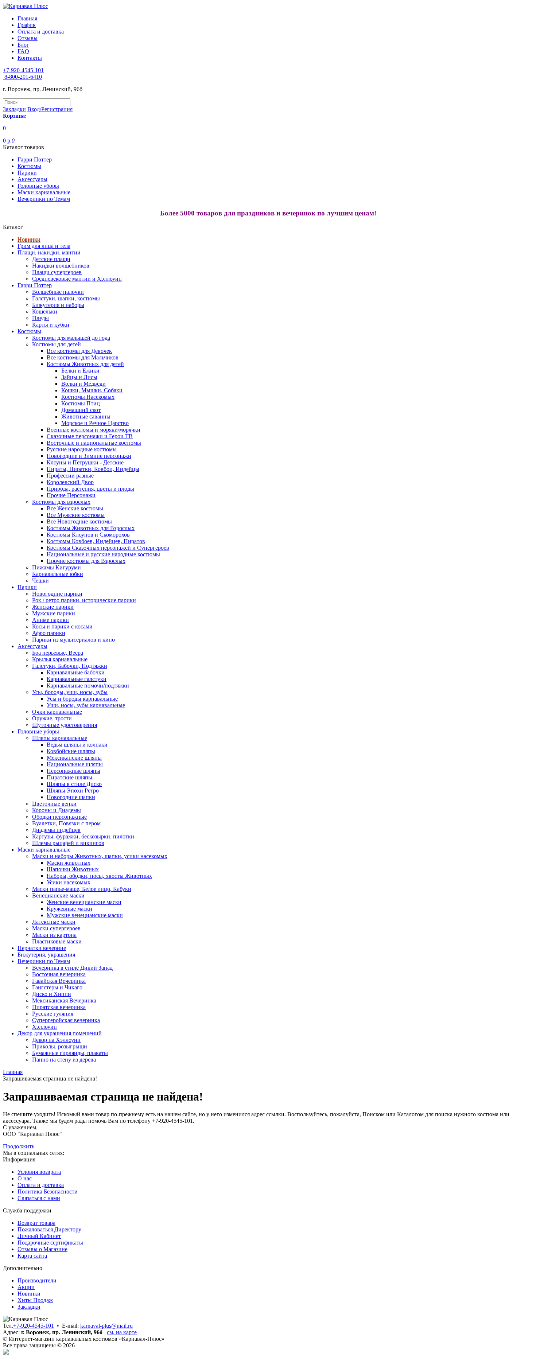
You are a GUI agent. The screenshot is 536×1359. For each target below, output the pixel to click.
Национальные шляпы (75, 764)
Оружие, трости (52, 718)
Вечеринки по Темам (44, 199)
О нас (25, 1178)
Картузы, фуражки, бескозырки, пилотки (83, 836)
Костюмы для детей (56, 344)
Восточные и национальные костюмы (94, 443)
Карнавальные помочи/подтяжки (88, 685)
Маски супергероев (56, 928)
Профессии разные (70, 475)
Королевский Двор (70, 482)
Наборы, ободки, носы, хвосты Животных (99, 876)
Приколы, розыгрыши (59, 1046)
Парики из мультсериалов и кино (73, 639)
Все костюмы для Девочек (79, 351)
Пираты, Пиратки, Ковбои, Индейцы (93, 469)
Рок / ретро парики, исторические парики (84, 600)
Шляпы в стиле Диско (74, 784)
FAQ (23, 51)
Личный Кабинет (39, 1236)
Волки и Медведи (83, 384)
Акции (26, 1287)
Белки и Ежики (80, 370)
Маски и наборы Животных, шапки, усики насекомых (99, 856)
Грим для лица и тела (44, 246)
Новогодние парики (57, 594)
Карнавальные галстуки (76, 679)
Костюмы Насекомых (87, 397)
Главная (27, 18)
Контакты (30, 58)
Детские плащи (51, 259)
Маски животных (68, 863)
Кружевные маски (69, 909)
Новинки (29, 239)
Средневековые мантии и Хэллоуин (77, 279)
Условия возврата (39, 1172)
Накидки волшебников (60, 265)
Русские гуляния (52, 1014)
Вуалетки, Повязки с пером (66, 823)
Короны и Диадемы (56, 810)
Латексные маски (53, 922)
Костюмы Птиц (80, 403)
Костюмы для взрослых (61, 502)
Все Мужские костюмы (76, 515)
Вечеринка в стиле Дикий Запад (72, 968)
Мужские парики (53, 613)
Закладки (29, 1307)
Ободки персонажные (59, 817)
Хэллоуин (44, 1027)
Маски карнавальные (44, 192)
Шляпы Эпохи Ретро (73, 790)
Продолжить (18, 1146)
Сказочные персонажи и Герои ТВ (90, 436)
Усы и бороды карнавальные (82, 699)
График (27, 25)
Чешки (40, 580)
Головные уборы (38, 186)
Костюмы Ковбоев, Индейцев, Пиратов (96, 541)
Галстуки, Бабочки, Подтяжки (69, 666)
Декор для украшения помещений (60, 1033)
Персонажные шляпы (73, 771)
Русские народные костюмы (82, 449)
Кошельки (44, 311)
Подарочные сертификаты (50, 1242)
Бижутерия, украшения (46, 954)
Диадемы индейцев (56, 830)
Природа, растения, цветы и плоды (90, 489)
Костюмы (29, 166)
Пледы (40, 318)
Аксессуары (32, 179)
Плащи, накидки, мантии (49, 252)
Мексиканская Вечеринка (64, 1000)
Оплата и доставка (41, 31)
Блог (23, 45)
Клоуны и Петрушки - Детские (85, 462)
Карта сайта (32, 1256)
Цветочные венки (54, 804)
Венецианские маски (58, 895)
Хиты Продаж (35, 1300)
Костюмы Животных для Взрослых (91, 528)
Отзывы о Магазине (42, 1249)
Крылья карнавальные (60, 659)
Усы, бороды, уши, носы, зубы (70, 692)
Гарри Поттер (35, 159)
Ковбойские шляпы (71, 751)
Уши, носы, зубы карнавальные (86, 705)
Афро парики (48, 633)
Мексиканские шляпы (74, 758)
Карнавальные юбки (57, 574)
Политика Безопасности (48, 1191)
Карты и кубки (50, 325)
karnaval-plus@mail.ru (106, 1326)
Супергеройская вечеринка (66, 1020)
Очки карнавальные (57, 712)
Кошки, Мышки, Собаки (92, 390)
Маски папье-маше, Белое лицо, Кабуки (81, 889)
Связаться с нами (39, 1198)
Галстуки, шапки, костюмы (66, 298)
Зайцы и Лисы (79, 377)
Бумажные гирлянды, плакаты (70, 1053)
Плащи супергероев (57, 272)
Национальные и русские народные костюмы (103, 554)
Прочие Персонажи (71, 495)
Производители (37, 1280)
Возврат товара (36, 1223)
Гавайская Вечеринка (59, 981)
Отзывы (28, 38)
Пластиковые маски (57, 941)
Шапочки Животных (73, 869)
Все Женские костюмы (75, 508)
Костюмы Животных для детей (85, 364)
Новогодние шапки (71, 797)
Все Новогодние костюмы (79, 521)
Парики (27, 173)
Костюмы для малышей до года (71, 338)
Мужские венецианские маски (85, 915)
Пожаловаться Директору (49, 1229)
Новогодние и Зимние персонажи (89, 456)
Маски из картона (54, 935)
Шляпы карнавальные (59, 738)
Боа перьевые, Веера (57, 653)
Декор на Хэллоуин (56, 1040)
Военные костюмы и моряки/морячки (93, 430)
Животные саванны (85, 416)
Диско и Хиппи (51, 994)
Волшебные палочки (58, 292)
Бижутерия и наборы (58, 305)
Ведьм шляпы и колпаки (77, 744)
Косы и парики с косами (62, 626)
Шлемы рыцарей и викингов (68, 843)
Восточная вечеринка (59, 974)
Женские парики (53, 607)
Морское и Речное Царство (95, 423)
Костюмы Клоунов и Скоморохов (88, 534)
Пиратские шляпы (69, 777)
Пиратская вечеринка (59, 1007)
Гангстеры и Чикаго (57, 987)
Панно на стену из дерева (64, 1059)
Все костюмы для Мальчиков (83, 357)
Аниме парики (50, 620)
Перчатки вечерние (42, 948)
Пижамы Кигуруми (56, 567)
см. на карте (122, 1332)
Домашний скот (81, 410)
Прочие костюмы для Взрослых (86, 561)
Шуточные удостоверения (64, 725)
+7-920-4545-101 (33, 1326)
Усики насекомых (68, 882)
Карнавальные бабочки (76, 672)
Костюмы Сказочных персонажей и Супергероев (108, 548)
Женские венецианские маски (84, 902)
